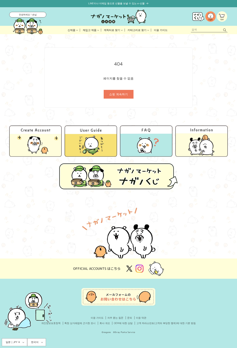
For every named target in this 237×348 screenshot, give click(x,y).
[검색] (225, 30)
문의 (129, 317)
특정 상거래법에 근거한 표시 (80, 323)
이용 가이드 (97, 317)
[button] (72, 30)
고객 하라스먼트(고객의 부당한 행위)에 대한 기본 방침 (166, 323)
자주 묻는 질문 (115, 317)
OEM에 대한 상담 (123, 323)
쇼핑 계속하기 (118, 94)
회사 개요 (105, 323)
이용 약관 (141, 317)
